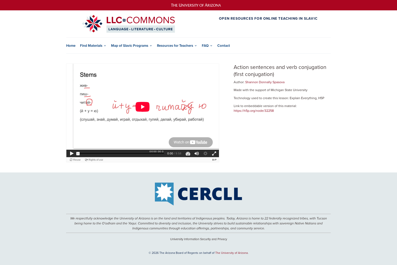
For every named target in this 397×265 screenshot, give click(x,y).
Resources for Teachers (175, 45)
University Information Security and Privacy (198, 239)
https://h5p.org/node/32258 (254, 110)
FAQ (205, 45)
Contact (223, 45)
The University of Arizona (231, 253)
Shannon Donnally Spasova (265, 82)
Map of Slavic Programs (129, 45)
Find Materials (91, 45)
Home (70, 45)
